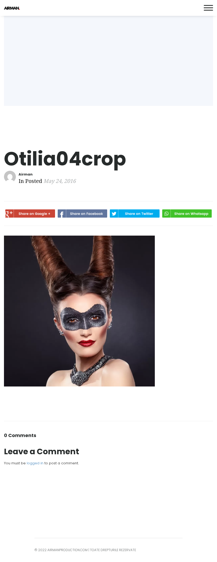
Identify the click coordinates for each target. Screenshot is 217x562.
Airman (26, 174)
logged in (35, 463)
